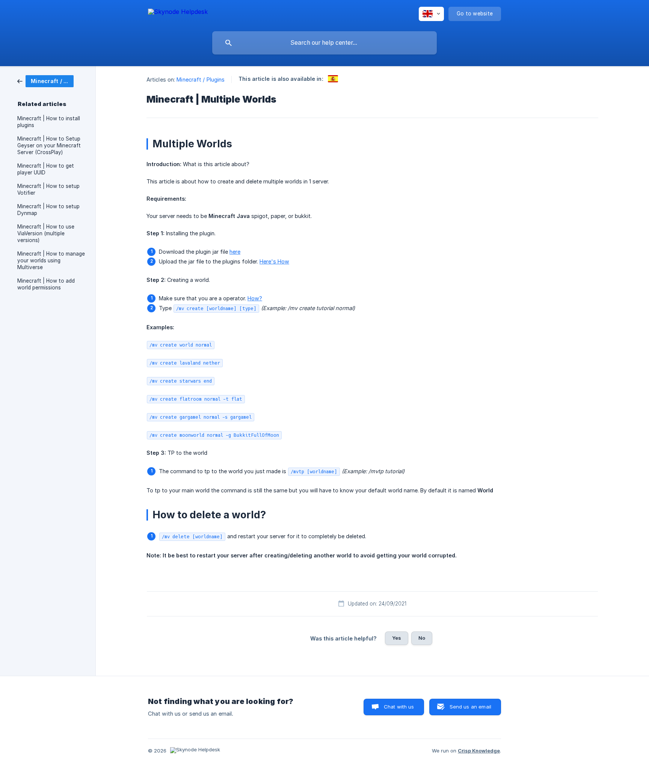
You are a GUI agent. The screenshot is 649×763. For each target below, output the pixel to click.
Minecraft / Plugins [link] (201, 79)
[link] (45, 80)
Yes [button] (396, 638)
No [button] (421, 638)
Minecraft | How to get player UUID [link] (45, 169)
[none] (178, 13)
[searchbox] (324, 42)
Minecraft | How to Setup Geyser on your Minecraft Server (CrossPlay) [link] (49, 145)
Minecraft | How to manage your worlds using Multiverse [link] (51, 260)
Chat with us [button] (399, 707)
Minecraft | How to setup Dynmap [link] (48, 209)
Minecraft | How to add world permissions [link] (46, 284)
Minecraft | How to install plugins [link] (48, 121)
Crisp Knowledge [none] (479, 751)
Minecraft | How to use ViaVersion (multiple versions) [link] (45, 233)
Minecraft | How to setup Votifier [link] (48, 189)
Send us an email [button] (470, 707)
